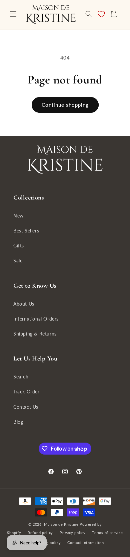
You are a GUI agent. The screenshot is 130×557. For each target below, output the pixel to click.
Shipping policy (47, 542)
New (18, 215)
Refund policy (40, 532)
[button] (13, 14)
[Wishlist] (101, 14)
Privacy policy (73, 532)
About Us (23, 304)
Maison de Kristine (62, 524)
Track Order (26, 391)
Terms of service (107, 532)
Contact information (85, 542)
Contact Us (25, 407)
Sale (17, 260)
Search (21, 376)
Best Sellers (26, 230)
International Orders (36, 319)
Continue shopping (65, 105)
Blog (18, 422)
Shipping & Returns (35, 334)
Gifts (18, 245)
